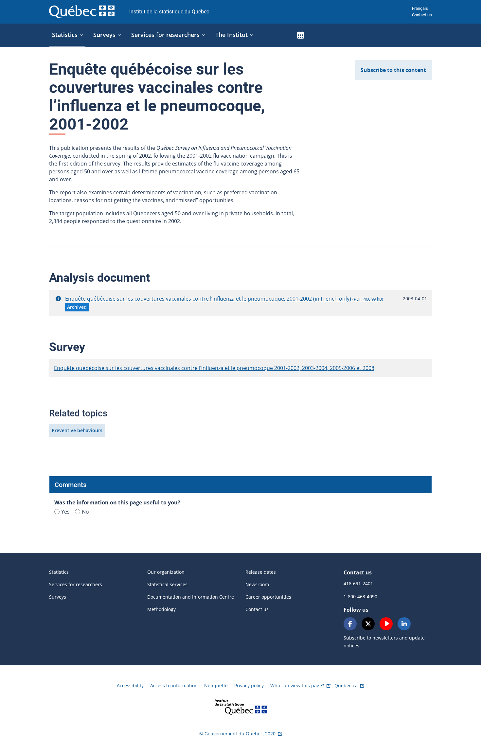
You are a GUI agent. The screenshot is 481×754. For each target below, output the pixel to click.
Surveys (57, 597)
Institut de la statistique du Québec (169, 12)
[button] (58, 299)
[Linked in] (404, 623)
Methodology (161, 609)
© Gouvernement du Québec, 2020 (237, 733)
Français (420, 8)
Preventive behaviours (77, 430)
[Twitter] (368, 623)
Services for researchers (75, 584)
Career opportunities (268, 597)
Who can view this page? (297, 685)
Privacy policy (249, 685)
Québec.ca (346, 685)
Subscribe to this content (393, 70)
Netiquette (216, 685)
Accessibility (130, 685)
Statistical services (167, 584)
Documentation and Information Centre (190, 597)
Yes (65, 511)
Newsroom (257, 584)
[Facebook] (350, 623)
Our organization (166, 572)
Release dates (260, 572)
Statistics (59, 572)
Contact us (422, 14)
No (85, 511)
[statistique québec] (240, 706)
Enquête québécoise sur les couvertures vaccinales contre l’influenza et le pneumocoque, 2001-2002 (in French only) (224, 298)
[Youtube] (386, 623)
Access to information (174, 685)
